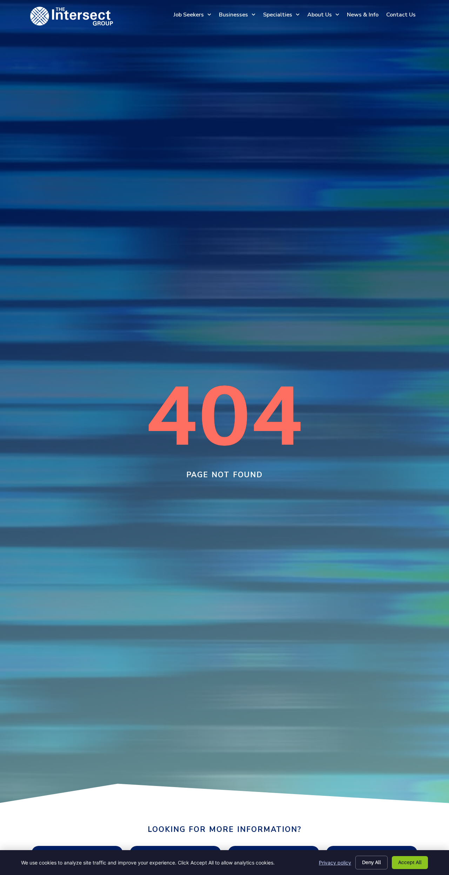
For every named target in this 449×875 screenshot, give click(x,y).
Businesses (233, 15)
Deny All (371, 862)
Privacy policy (335, 863)
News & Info (362, 15)
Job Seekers (189, 15)
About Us (319, 15)
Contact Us (401, 15)
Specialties (277, 15)
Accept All (410, 862)
